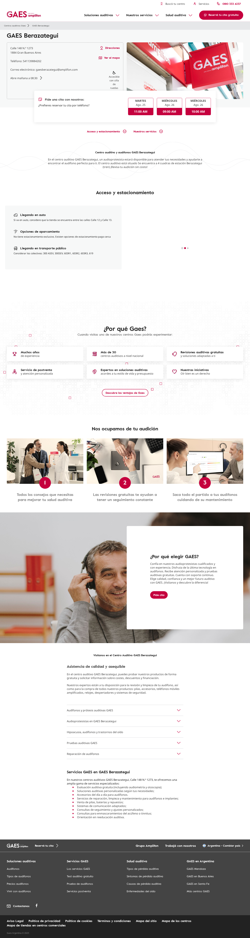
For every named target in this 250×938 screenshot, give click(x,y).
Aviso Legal (15, 921)
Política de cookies (78, 921)
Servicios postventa (79, 891)
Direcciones (112, 48)
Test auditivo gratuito (80, 876)
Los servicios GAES (78, 869)
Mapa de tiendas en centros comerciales (36, 925)
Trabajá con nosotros (180, 845)
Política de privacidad (44, 921)
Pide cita (158, 595)
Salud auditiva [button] (176, 15)
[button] (221, 15)
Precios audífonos (18, 884)
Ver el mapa (112, 58)
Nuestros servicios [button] (139, 15)
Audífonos (13, 869)
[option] (185, 70)
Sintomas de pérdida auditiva (145, 876)
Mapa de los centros (176, 921)
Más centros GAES (198, 891)
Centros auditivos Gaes (15, 25)
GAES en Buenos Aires (200, 876)
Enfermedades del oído (141, 891)
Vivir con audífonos (19, 891)
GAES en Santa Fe (198, 884)
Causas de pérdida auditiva (144, 884)
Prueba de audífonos (80, 884)
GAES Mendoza (196, 869)
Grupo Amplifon (147, 845)
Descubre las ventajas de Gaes (125, 393)
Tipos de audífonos (19, 876)
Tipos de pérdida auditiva (143, 869)
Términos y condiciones (114, 921)
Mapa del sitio (146, 921)
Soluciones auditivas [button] (98, 15)
